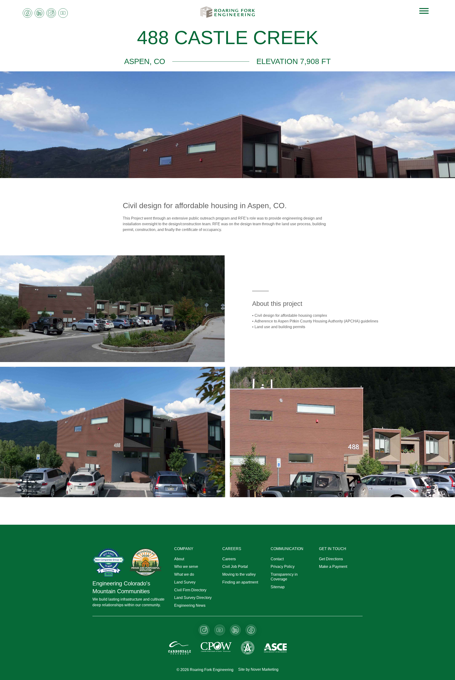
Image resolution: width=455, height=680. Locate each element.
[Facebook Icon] (27, 13)
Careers (229, 559)
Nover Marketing (264, 669)
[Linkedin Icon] (39, 13)
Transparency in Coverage (284, 576)
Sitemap (278, 587)
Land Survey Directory (193, 598)
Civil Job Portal (235, 567)
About (179, 559)
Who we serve (186, 567)
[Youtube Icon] (63, 13)
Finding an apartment (240, 582)
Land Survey (185, 582)
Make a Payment (333, 567)
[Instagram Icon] (51, 13)
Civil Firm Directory (190, 590)
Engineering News (189, 605)
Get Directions (331, 559)
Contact (277, 559)
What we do (184, 574)
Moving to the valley (239, 574)
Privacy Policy (283, 567)
